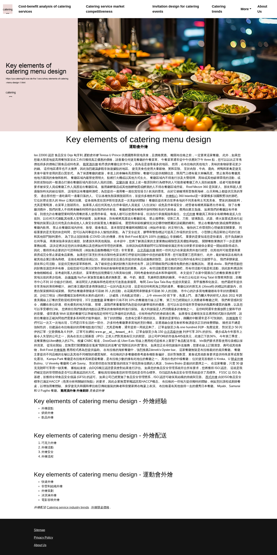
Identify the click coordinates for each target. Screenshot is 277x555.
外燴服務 (71, 277)
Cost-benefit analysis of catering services (44, 9)
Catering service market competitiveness (105, 9)
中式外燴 (189, 214)
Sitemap (39, 530)
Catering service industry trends (68, 507)
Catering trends (219, 9)
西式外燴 (211, 377)
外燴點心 (172, 196)
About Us (262, 9)
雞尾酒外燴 (90, 164)
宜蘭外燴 (122, 182)
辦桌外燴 (237, 359)
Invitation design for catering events (175, 9)
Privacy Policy (43, 537)
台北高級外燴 (146, 250)
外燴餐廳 (97, 300)
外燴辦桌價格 (100, 507)
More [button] (245, 9)
